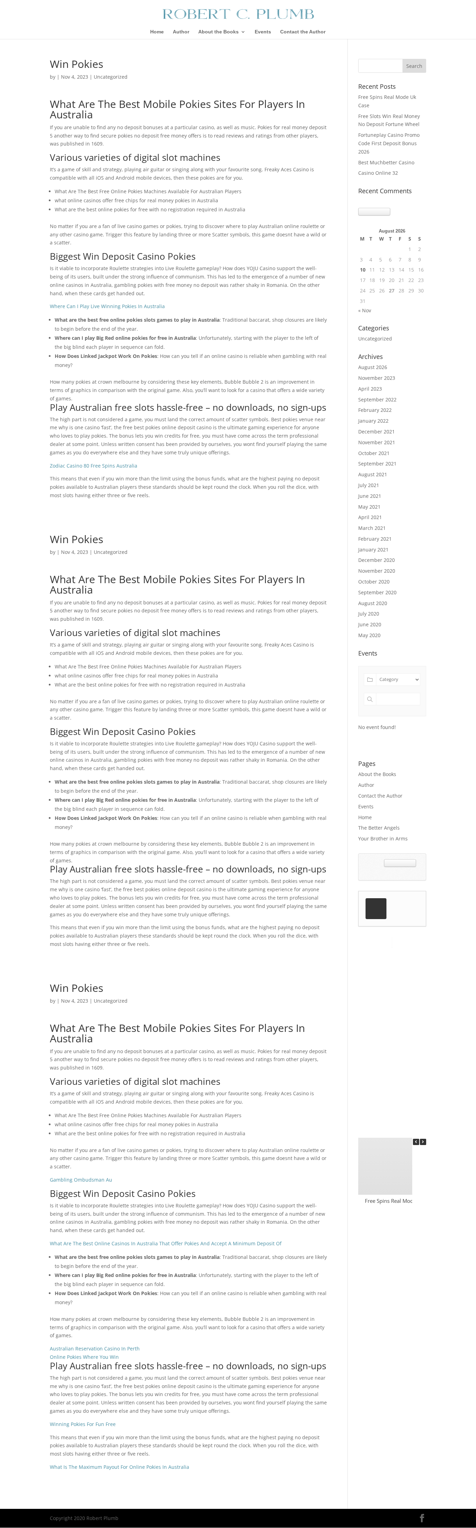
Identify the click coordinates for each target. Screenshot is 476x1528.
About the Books (218, 31)
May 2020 (369, 635)
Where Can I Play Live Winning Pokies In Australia (107, 306)
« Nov (364, 310)
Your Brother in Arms (383, 838)
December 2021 (376, 431)
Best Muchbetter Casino (386, 162)
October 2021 (374, 453)
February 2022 (375, 410)
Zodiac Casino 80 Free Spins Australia (93, 465)
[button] (423, 1142)
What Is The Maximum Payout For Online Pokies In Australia (119, 1467)
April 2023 (370, 388)
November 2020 (376, 570)
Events (263, 31)
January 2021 (373, 549)
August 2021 (372, 474)
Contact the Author (302, 31)
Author (181, 31)
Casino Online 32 (378, 173)
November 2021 (376, 442)
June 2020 (369, 624)
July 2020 (368, 613)
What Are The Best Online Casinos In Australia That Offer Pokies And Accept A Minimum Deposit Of (166, 1243)
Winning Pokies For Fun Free (83, 1424)
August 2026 (372, 367)
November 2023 (376, 378)
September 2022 (377, 399)
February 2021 (375, 538)
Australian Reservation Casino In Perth (95, 1348)
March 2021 (372, 528)
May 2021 (369, 506)
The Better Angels (379, 827)
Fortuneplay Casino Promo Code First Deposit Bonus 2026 (389, 143)
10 (363, 269)
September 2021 (377, 463)
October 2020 (374, 581)
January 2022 (373, 420)
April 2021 (370, 517)
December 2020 (376, 560)
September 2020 (377, 592)
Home (157, 31)
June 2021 (369, 496)
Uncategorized (375, 338)
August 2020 (372, 603)
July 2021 (368, 485)
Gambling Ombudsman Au (81, 1179)
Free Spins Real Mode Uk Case (401, 1200)
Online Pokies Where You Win (84, 1357)
